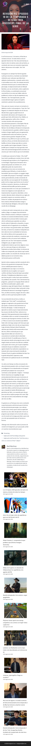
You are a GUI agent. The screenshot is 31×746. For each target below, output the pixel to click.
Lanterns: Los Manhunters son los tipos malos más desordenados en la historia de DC (15, 650)
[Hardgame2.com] (5, 4)
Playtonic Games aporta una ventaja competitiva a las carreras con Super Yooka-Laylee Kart (15, 623)
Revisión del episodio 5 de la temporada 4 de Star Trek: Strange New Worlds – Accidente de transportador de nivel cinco (14, 730)
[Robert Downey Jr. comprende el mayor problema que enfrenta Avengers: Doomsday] (15, 537)
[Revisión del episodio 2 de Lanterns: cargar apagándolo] (15, 591)
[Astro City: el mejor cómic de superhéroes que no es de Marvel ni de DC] (15, 511)
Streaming (7, 433)
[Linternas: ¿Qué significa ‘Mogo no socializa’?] (15, 672)
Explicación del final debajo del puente (14, 436)
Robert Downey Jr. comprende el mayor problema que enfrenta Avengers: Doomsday (14, 542)
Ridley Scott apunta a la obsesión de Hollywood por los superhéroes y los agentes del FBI (13, 570)
